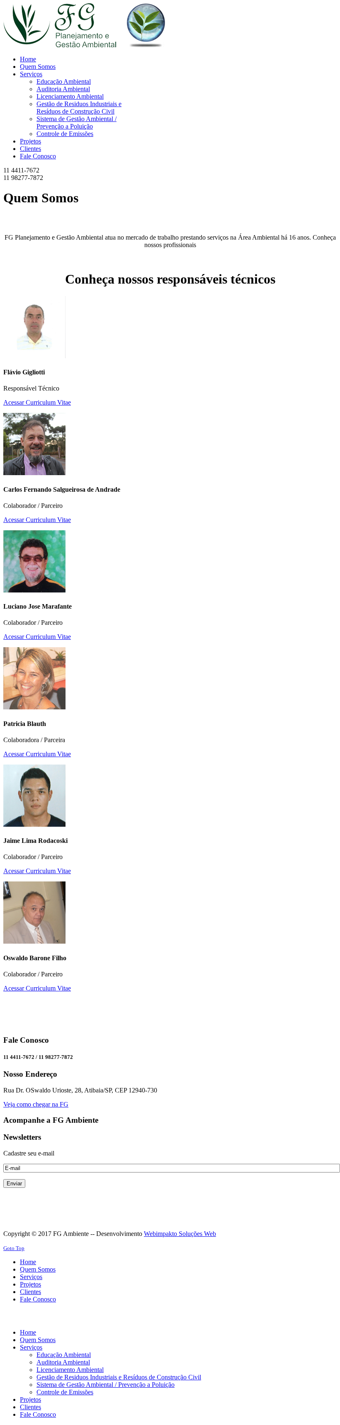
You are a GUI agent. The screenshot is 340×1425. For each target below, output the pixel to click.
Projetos (30, 1284)
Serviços (31, 1276)
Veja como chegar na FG (35, 1104)
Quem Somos (38, 1269)
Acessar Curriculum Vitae (37, 402)
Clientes (30, 1291)
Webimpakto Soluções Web (180, 1233)
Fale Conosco (38, 1299)
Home (28, 1261)
